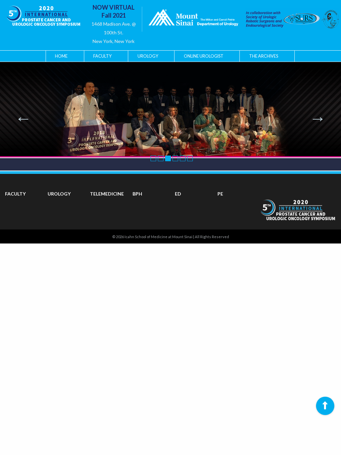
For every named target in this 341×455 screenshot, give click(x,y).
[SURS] (285, 19)
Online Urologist (203, 56)
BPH (137, 194)
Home (61, 56)
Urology (148, 56)
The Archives (263, 56)
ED (178, 194)
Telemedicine (107, 194)
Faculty (102, 56)
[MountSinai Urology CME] (43, 13)
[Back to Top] (325, 406)
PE (220, 194)
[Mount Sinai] (193, 19)
